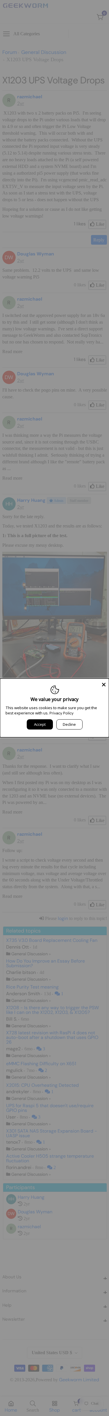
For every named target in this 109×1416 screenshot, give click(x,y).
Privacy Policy (61, 713)
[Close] (104, 684)
